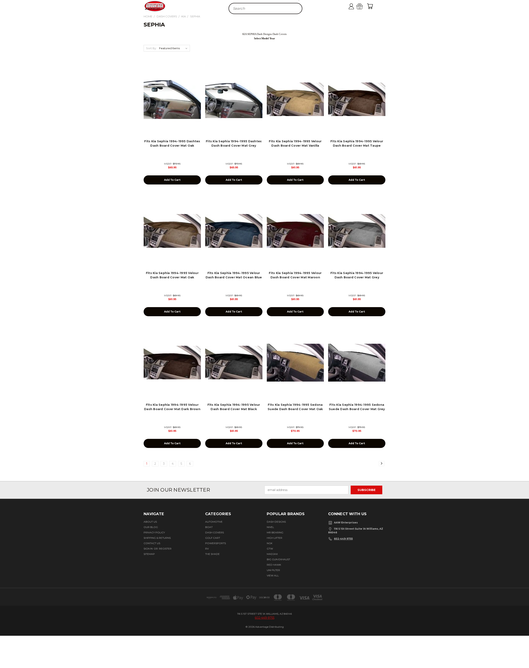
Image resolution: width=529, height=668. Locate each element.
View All (273, 575)
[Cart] (371, 6)
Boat (209, 527)
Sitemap (149, 553)
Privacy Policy (154, 532)
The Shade (212, 553)
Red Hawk (274, 564)
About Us (150, 521)
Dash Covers (214, 532)
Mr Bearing (275, 532)
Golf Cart (212, 537)
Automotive (214, 521)
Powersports (215, 543)
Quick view (172, 94)
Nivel (270, 527)
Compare (171, 102)
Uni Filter (273, 570)
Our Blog (151, 527)
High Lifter (274, 537)
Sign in (148, 548)
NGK (269, 543)
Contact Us (152, 543)
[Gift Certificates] (364, 6)
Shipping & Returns (157, 537)
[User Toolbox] (355, 6)
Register (165, 548)
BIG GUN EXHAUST (278, 559)
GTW (270, 548)
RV (207, 548)
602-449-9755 (343, 538)
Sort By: (151, 48)
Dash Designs (276, 521)
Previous (523, 652)
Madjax (272, 553)
